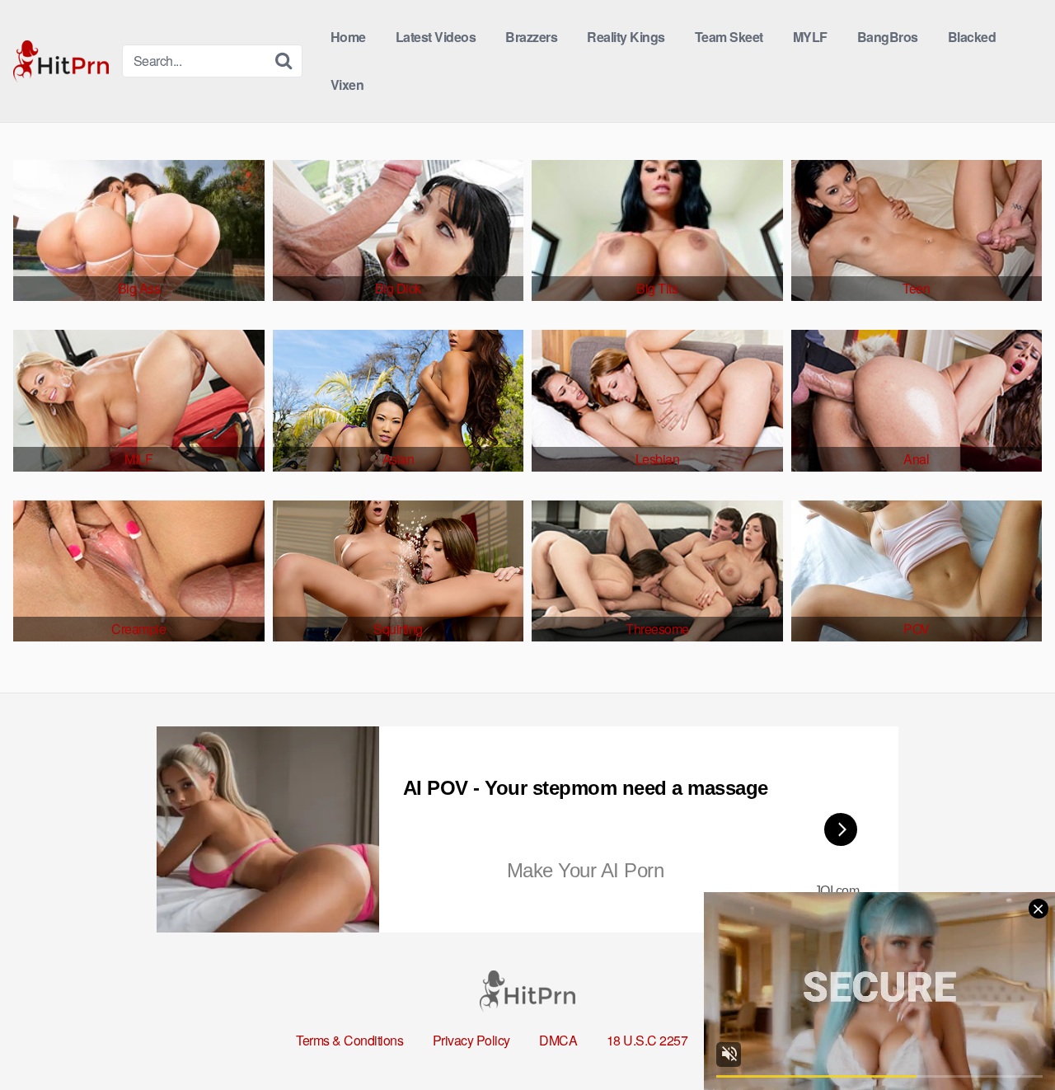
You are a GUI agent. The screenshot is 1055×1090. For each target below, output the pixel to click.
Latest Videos (436, 36)
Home (348, 36)
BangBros (887, 36)
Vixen (347, 84)
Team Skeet (729, 36)
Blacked (972, 36)
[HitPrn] (61, 61)
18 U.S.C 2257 (647, 1040)
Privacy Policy (471, 1040)
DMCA (558, 1040)
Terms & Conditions (349, 1040)
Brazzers (531, 36)
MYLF (810, 36)
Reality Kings (626, 36)
